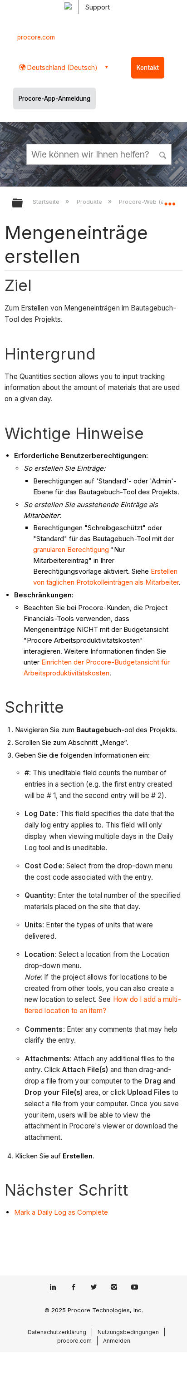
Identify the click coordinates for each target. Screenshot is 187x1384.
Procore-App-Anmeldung (54, 98)
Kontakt (148, 67)
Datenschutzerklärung (57, 1332)
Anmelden (116, 1340)
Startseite (47, 201)
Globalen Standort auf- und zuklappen (169, 200)
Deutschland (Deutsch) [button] (61, 67)
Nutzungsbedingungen (128, 1332)
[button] (163, 154)
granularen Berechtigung (71, 549)
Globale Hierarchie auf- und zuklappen (23, 203)
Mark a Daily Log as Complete (61, 1212)
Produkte (90, 201)
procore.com (36, 37)
